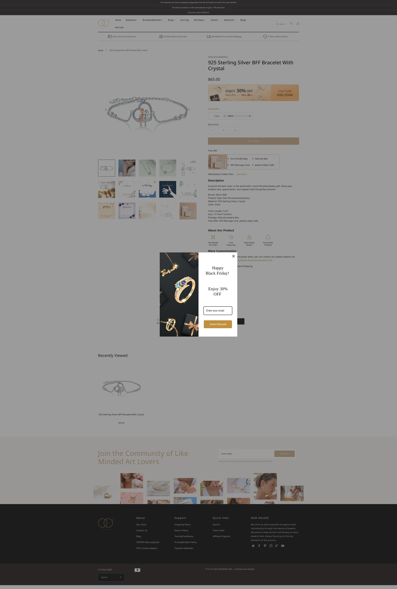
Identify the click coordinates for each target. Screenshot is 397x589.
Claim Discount (218, 324)
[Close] (233, 256)
